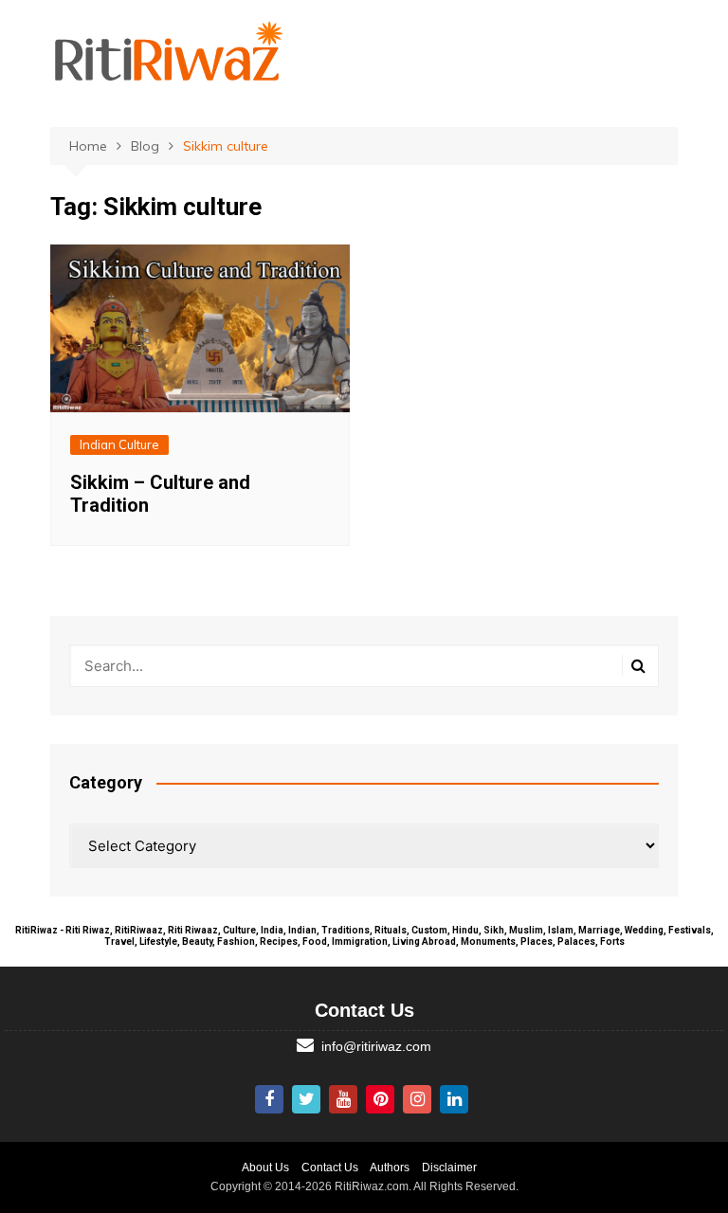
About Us (265, 1167)
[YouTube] (343, 1099)
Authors (390, 1167)
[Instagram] (417, 1099)
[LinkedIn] (454, 1099)
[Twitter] (306, 1099)
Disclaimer (449, 1167)
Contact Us (329, 1167)
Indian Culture (119, 444)
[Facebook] (269, 1099)
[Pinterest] (380, 1099)
